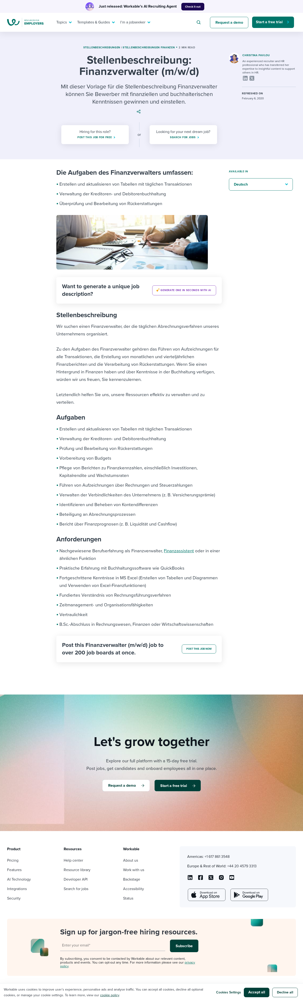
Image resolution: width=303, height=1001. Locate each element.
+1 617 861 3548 (217, 856)
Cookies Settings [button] (228, 992)
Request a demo (229, 22)
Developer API (76, 879)
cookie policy (109, 995)
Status (128, 898)
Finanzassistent (179, 550)
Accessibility (133, 889)
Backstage (131, 879)
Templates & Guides (93, 22)
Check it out (193, 6)
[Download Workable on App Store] (206, 895)
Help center (73, 860)
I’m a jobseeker (132, 22)
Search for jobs (76, 889)
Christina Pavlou (256, 55)
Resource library (77, 870)
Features (14, 870)
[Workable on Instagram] (232, 879)
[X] (252, 78)
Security (14, 898)
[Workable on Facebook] (200, 879)
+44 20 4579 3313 (242, 866)
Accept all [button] (256, 992)
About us (130, 860)
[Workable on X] (221, 879)
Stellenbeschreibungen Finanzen (149, 47)
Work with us (133, 870)
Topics (61, 22)
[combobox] (199, 22)
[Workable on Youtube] (211, 879)
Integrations (17, 889)
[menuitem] (62, 22)
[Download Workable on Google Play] (249, 895)
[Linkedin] (245, 78)
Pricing (12, 860)
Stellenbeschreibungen (101, 47)
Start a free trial (269, 22)
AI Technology (19, 879)
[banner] (139, 290)
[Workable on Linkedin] (190, 879)
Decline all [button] (285, 992)
